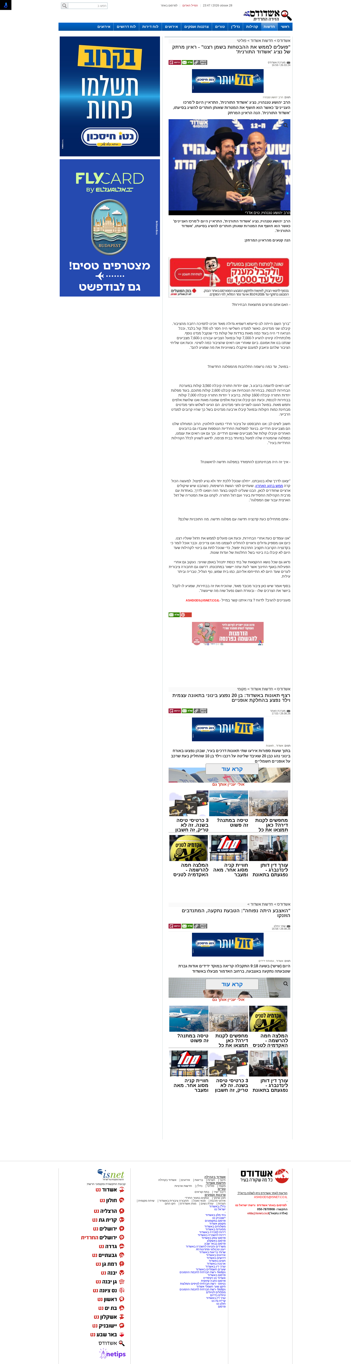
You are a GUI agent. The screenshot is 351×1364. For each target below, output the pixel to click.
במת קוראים (202, 1192)
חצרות (211, 1180)
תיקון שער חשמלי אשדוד (211, 1286)
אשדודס (283, 41)
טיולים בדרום (217, 1295)
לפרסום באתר (169, 5)
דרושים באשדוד (216, 1258)
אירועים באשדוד (216, 1255)
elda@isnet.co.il (258, 1213)
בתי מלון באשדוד (215, 1215)
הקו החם (170, 1203)
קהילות (252, 27)
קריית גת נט (219, 1300)
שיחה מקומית (146, 1200)
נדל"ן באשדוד (217, 1206)
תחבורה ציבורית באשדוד (174, 1200)
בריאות (199, 1180)
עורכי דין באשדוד (215, 1266)
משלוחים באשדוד (215, 1226)
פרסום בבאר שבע (215, 1243)
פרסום (221, 1306)
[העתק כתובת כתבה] (200, 63)
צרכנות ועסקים (196, 27)
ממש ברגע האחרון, (269, 486)
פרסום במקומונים (215, 1220)
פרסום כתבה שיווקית (213, 1280)
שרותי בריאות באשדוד (212, 1252)
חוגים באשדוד (217, 1260)
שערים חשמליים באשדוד (211, 1269)
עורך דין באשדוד (216, 1298)
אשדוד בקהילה (215, 1177)
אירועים (171, 27)
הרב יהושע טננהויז (273, 97)
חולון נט (221, 1303)
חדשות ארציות (183, 1186)
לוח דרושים (126, 27)
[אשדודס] (260, 1182)
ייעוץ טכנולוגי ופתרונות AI (211, 1249)
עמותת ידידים (266, 960)
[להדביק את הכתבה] (186, 616)
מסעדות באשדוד (215, 1229)
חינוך (223, 1180)
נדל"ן (235, 27)
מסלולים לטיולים (216, 1292)
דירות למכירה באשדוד (212, 1232)
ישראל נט (220, 1209)
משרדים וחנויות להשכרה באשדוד (206, 1246)
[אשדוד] (267, 21)
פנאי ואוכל (199, 1200)
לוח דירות (150, 27)
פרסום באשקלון (216, 1240)
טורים (220, 27)
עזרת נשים (207, 1203)
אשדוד (279, 745)
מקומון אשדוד (217, 1223)
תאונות (270, 745)
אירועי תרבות (218, 1200)
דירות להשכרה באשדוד (212, 1235)
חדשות (269, 27)
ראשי (285, 27)
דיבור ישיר (220, 1192)
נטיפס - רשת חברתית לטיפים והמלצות (203, 1283)
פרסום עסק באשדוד (214, 1238)
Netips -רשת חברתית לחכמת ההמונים (203, 1272)
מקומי (241, 689)
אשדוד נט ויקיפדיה (214, 1278)
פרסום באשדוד (216, 1275)
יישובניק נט (219, 1218)
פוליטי (241, 41)
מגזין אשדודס (188, 1203)
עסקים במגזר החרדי (197, 1198)
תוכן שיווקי (219, 1198)
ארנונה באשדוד (216, 1263)
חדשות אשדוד (261, 41)
